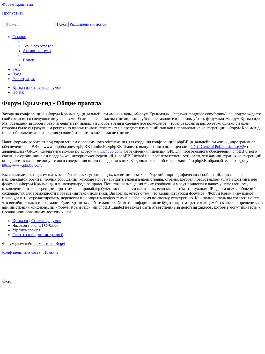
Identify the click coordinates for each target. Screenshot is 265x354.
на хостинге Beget (49, 243)
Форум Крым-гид (17, 4)
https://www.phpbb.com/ (22, 165)
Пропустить (12, 13)
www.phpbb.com (107, 151)
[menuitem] (38, 46)
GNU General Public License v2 (217, 146)
